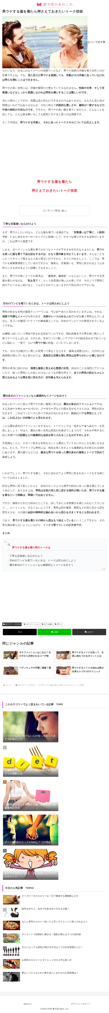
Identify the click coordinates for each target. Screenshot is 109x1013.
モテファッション (33, 624)
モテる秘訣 (48, 624)
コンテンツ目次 (51, 210)
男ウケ (59, 624)
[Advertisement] (54, 148)
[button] (89, 632)
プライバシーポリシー (81, 1004)
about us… (28, 1004)
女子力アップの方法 (13, 624)
